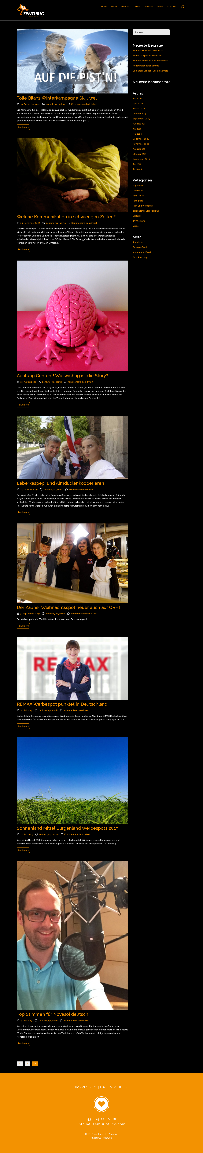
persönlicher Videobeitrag (146, 211)
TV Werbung (139, 221)
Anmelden (138, 242)
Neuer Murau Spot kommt (146, 66)
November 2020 (141, 144)
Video (136, 226)
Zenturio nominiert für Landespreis (150, 60)
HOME (104, 6)
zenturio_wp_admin (55, 104)
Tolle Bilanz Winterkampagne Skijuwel (57, 98)
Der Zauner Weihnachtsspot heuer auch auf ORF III (70, 607)
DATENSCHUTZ (114, 1087)
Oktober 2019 (140, 154)
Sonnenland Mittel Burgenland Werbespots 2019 (67, 828)
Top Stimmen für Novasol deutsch (52, 1014)
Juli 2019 (137, 164)
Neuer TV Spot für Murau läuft (148, 55)
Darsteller (138, 190)
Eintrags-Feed (140, 247)
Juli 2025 (137, 129)
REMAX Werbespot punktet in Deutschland (62, 704)
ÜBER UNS (125, 6)
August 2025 (139, 124)
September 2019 (141, 159)
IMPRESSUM (86, 1087)
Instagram (182, 7)
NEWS (160, 6)
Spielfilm (137, 216)
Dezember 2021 (141, 139)
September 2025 (141, 119)
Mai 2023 (137, 134)
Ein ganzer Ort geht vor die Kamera (150, 71)
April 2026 (138, 103)
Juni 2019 (137, 169)
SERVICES (148, 6)
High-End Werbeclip (143, 206)
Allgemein (138, 185)
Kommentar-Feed (142, 252)
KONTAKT (171, 6)
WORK (114, 6)
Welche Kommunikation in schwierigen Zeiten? (66, 216)
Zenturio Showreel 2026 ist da (148, 50)
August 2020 (139, 149)
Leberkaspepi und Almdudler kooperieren (60, 483)
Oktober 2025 (140, 113)
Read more (23, 127)
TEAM (137, 6)
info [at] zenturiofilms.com (101, 1124)
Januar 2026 (139, 108)
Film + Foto (138, 196)
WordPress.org (140, 257)
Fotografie (138, 201)
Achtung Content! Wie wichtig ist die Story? (62, 375)
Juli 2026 (137, 98)
